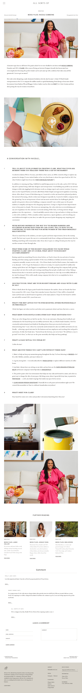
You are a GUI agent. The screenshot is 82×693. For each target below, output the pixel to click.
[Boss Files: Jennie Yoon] (41, 529)
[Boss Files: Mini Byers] (66, 529)
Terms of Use (65, 676)
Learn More (7, 685)
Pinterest (55, 676)
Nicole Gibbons (67, 65)
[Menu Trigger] (4, 3)
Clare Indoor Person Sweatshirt (26, 382)
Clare (22, 68)
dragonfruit (46, 370)
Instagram (50, 676)
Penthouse (16, 379)
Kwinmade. (64, 681)
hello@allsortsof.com (52, 669)
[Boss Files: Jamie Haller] (15, 529)
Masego (71, 354)
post (55, 84)
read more (7, 558)
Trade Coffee (47, 361)
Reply (6, 584)
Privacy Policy (65, 678)
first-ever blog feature (44, 180)
